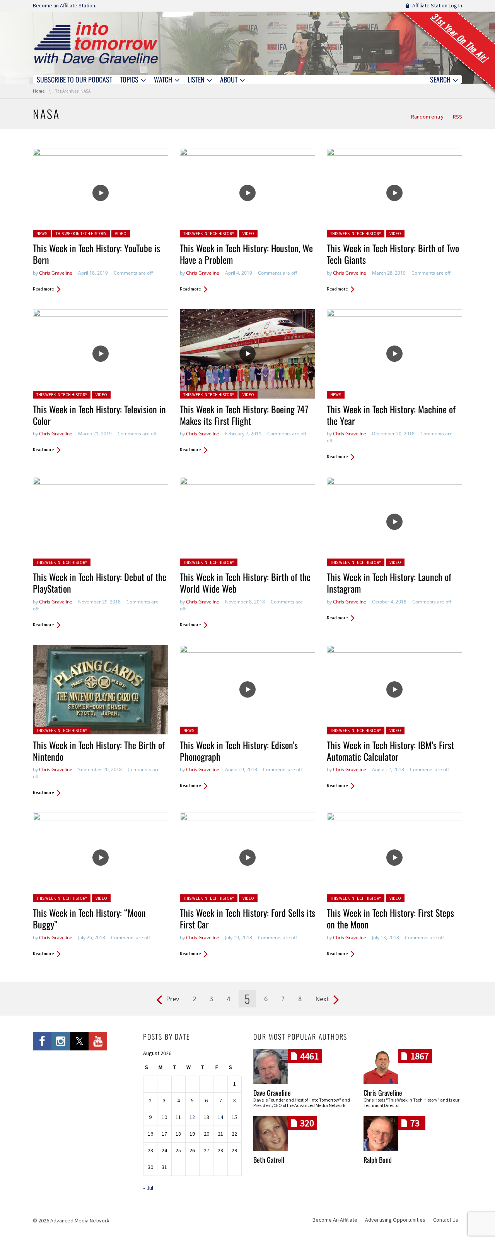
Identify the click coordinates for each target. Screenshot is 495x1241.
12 (192, 1117)
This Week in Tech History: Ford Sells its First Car (247, 918)
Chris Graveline (55, 273)
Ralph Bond (378, 1160)
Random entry (427, 116)
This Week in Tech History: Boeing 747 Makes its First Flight (244, 415)
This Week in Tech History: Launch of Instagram (389, 582)
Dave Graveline (272, 1093)
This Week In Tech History (81, 233)
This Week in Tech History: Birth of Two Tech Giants (393, 253)
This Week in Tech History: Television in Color (99, 415)
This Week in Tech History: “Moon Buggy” (89, 918)
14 (220, 1117)
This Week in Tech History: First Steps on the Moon (390, 918)
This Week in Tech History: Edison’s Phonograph (239, 750)
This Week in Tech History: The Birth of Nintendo (99, 750)
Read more (43, 289)
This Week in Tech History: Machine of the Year (391, 415)
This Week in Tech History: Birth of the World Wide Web (245, 582)
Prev (172, 998)
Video (120, 233)
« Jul (148, 1187)
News (41, 233)
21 (220, 1133)
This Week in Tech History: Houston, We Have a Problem (246, 253)
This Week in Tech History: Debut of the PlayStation (99, 582)
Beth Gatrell (268, 1160)
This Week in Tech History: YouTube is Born (96, 253)
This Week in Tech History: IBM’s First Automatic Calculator (390, 750)
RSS (457, 116)
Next (322, 998)
